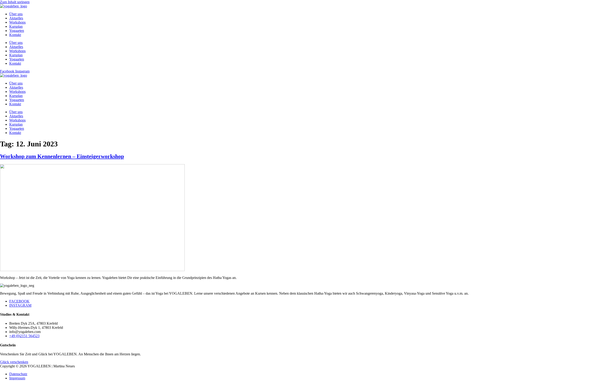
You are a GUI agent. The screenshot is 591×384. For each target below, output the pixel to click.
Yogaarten (16, 31)
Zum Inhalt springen (15, 2)
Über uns (16, 14)
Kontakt (15, 35)
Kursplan (16, 26)
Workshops (17, 22)
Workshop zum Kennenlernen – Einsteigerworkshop (62, 156)
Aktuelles (16, 18)
